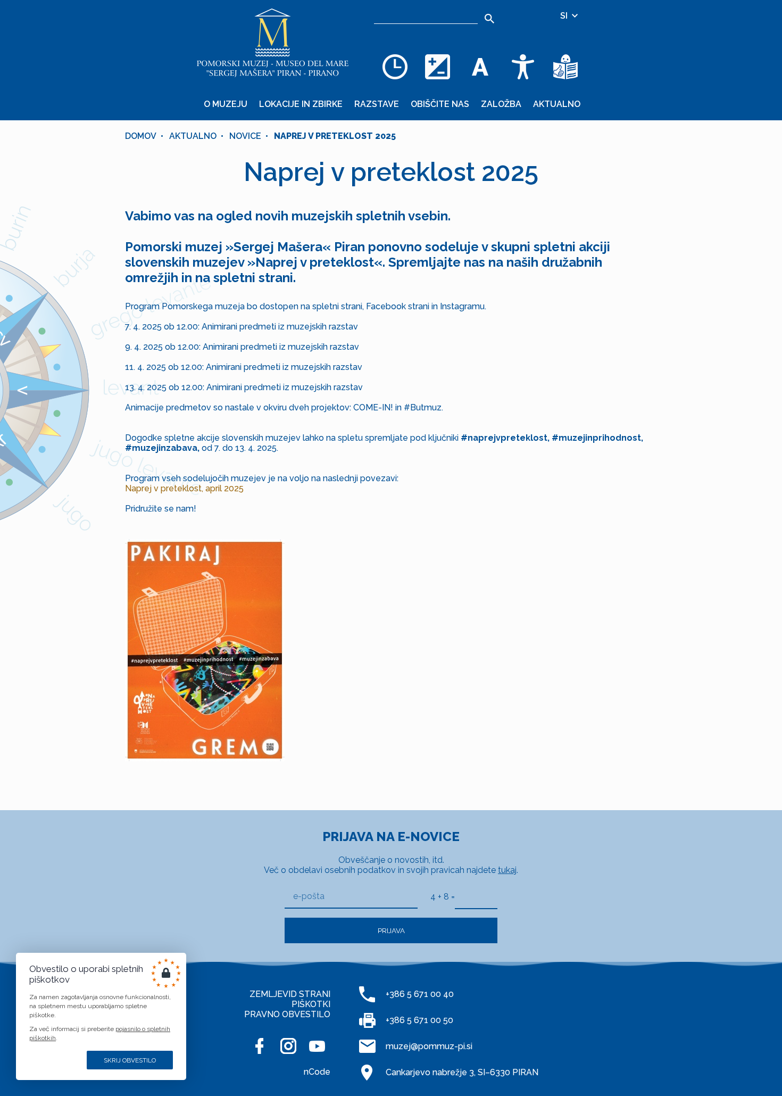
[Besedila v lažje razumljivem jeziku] (565, 66)
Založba (501, 104)
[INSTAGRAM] (288, 1046)
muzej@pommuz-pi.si (429, 1046)
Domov (140, 136)
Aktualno (556, 104)
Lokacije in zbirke (301, 104)
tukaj (507, 870)
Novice (245, 136)
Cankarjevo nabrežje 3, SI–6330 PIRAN (462, 1072)
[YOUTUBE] (317, 1046)
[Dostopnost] (523, 66)
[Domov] (273, 42)
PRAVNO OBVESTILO (287, 1014)
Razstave (376, 104)
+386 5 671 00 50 (419, 1020)
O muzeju (225, 104)
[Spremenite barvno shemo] (438, 66)
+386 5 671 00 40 (420, 994)
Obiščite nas (440, 104)
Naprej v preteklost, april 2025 (184, 488)
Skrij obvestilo (130, 1060)
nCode (317, 1072)
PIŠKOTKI (311, 1004)
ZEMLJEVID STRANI (289, 994)
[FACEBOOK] (259, 1046)
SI (565, 16)
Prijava (391, 930)
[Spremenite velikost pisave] (480, 66)
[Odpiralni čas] (395, 66)
